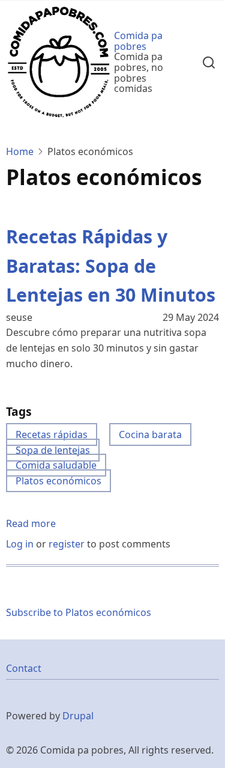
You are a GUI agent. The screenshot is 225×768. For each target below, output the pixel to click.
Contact (23, 668)
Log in (20, 543)
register (67, 543)
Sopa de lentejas (53, 450)
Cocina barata (150, 434)
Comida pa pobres (138, 41)
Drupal (78, 715)
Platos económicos (58, 480)
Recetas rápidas (52, 434)
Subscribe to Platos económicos (78, 612)
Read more (31, 524)
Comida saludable (56, 465)
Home (20, 151)
